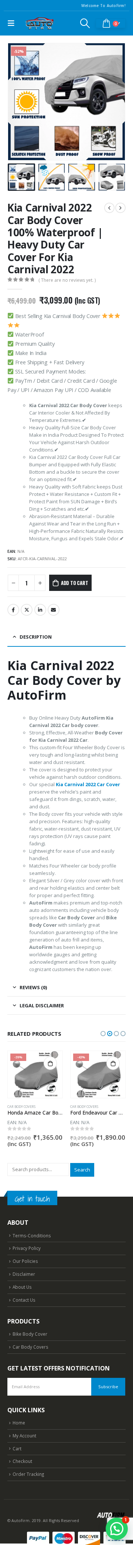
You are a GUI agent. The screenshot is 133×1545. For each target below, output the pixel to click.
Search (82, 1169)
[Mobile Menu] (12, 23)
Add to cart (74, 582)
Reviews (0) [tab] (33, 987)
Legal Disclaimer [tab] (42, 1005)
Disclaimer (24, 1274)
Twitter (27, 610)
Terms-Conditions (32, 1235)
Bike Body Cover (30, 1334)
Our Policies (25, 1261)
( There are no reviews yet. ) (67, 280)
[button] (16, 101)
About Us (22, 1287)
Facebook (13, 610)
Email (53, 610)
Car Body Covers (21, 1106)
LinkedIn (40, 610)
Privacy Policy (27, 1248)
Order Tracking (28, 1474)
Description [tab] (36, 636)
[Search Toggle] (85, 23)
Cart (17, 1448)
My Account (24, 1435)
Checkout (22, 1461)
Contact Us (24, 1300)
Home (19, 1423)
